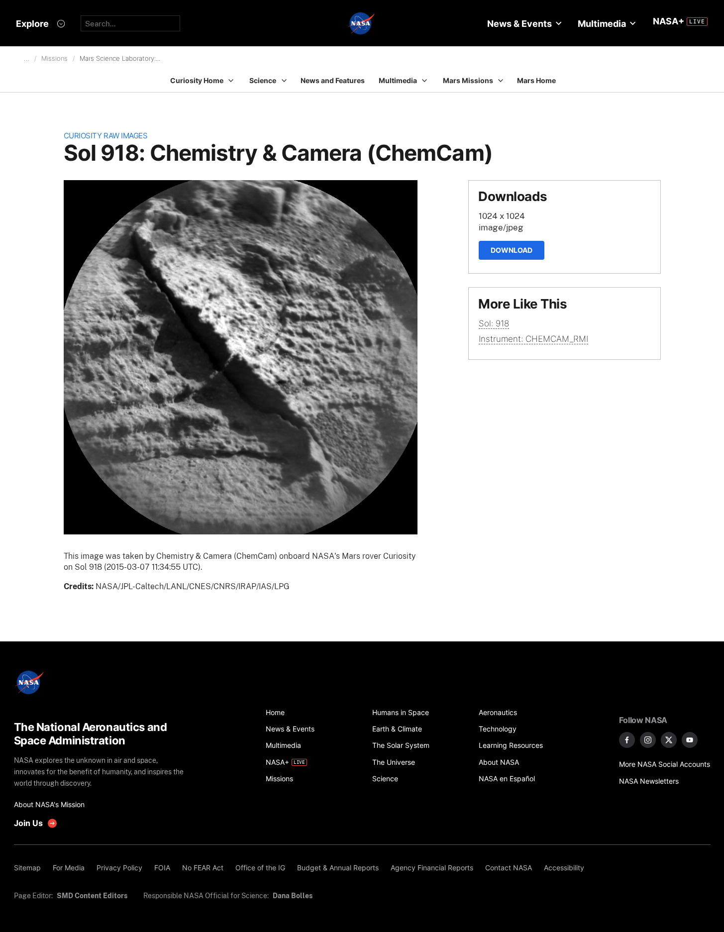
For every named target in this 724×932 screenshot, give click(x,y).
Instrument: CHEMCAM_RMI (533, 339)
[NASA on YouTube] (690, 740)
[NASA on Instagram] (648, 740)
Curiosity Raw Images (106, 135)
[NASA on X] (669, 740)
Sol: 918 (494, 323)
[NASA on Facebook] (627, 740)
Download (511, 250)
